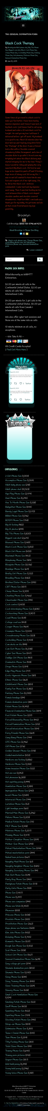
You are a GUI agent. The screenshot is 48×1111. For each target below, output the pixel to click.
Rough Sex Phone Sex (15, 946)
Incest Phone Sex (13, 795)
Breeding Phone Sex (14, 578)
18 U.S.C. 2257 (17, 1099)
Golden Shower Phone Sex (18, 750)
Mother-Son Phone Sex (16, 844)
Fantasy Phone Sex (14, 693)
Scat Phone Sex (12, 950)
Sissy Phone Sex (13, 977)
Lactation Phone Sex (15, 804)
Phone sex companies (15, 901)
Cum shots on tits (13, 644)
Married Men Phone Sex (16, 813)
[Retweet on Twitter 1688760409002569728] (16, 400)
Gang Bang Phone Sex (15, 737)
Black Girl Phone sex (15, 551)
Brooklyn (11, 47)
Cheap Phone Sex (11, 53)
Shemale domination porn (17, 968)
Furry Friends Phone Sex (17, 733)
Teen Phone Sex (12, 1037)
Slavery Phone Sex (14, 990)
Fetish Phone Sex (13, 706)
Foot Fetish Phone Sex (16, 715)
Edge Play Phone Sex (15, 671)
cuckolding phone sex (14, 242)
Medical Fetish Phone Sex (17, 821)
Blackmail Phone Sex (15, 555)
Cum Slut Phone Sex (15, 649)
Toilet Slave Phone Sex (16, 1046)
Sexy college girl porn (15, 963)
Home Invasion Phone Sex (17, 768)
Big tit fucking (11, 524)
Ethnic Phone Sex (13, 680)
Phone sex (10, 897)
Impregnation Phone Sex (16, 790)
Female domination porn (16, 702)
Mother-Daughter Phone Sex (19, 839)
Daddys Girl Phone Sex (16, 657)
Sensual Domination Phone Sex (16, 58)
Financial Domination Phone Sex (20, 711)
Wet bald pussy (12, 1064)
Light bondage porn (14, 808)
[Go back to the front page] (24, 14)
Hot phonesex (18, 55)
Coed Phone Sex (13, 617)
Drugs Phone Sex (13, 666)
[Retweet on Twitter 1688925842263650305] (16, 384)
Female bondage (12, 697)
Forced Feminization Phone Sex (20, 724)
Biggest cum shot (14, 50)
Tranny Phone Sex (14, 1050)
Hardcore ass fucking (15, 759)
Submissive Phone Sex (15, 1028)
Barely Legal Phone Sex (16, 511)
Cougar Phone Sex (14, 626)
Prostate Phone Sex (14, 919)
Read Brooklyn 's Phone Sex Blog (24, 230)
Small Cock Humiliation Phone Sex (21, 994)
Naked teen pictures (14, 857)
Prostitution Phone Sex (16, 923)
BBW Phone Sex (13, 516)
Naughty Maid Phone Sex (17, 861)
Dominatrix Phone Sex (15, 662)
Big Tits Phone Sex (14, 533)
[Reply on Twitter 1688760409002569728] (11, 400)
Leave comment (36, 250)
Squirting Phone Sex (14, 1015)
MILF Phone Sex (13, 826)
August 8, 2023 (14, 372)
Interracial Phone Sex (15, 799)
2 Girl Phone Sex (13, 476)
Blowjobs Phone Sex (15, 564)
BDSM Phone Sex (14, 520)
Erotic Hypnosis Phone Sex (18, 675)
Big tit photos (11, 529)
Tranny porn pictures (15, 1055)
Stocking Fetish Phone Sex (18, 1019)
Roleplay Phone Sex (14, 937)
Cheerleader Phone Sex (16, 600)
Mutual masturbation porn (17, 852)
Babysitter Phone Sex (15, 507)
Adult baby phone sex (15, 484)
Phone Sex (10, 892)
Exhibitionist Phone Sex (16, 684)
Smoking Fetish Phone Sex (17, 1002)
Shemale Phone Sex (14, 972)
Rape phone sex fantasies (17, 928)
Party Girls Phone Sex (16, 888)
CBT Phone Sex (13, 586)
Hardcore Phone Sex (15, 764)
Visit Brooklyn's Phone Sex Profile (24, 227)
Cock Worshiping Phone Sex (19, 609)
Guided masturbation (14, 755)
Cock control (11, 604)
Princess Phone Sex (14, 915)
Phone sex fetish (13, 906)
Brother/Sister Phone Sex (18, 582)
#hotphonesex (26, 392)
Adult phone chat (21, 47)
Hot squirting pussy (14, 782)
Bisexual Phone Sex (14, 542)
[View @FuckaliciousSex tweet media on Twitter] (11, 378)
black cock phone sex (17, 240)
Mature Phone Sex (14, 817)
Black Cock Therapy (19, 43)
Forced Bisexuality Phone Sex (19, 719)
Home (10, 1099)
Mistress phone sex (13, 244)
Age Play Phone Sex (14, 493)
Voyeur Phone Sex (14, 1059)
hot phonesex (29, 242)
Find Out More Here (16, 349)
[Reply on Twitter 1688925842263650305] (11, 384)
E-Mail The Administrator (11, 1103)
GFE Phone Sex (13, 742)
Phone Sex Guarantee (29, 1099)
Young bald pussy (13, 1068)
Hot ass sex (10, 773)
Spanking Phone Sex (14, 1011)
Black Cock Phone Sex (29, 50)
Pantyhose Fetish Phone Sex (18, 883)
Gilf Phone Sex (12, 746)
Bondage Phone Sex (14, 569)
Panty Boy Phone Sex (15, 879)
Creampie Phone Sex (15, 631)
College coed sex (13, 622)
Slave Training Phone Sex (17, 985)
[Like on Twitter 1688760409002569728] (21, 400)
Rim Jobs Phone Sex (15, 932)
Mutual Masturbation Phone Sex (20, 848)
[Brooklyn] (24, 220)
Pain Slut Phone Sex (15, 875)
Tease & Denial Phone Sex (17, 1033)
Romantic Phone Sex (15, 941)
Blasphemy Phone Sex (15, 560)
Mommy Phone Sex (14, 835)
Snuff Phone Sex (13, 1006)
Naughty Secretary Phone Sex (19, 870)
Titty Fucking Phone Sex (16, 1042)
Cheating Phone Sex (14, 595)
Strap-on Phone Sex (15, 1024)
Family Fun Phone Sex (15, 688)
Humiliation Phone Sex (15, 786)
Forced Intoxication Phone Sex (19, 728)
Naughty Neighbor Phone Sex (19, 866)
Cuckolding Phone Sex (26, 53)
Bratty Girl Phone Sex (16, 573)
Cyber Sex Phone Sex (15, 653)
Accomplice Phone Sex (16, 480)
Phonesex (9, 910)
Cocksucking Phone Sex (16, 613)
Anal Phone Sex (12, 498)
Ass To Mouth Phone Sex (17, 502)
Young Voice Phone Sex (16, 1073)
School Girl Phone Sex (16, 954)
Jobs (38, 1099)
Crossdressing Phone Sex (17, 635)
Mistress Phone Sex (30, 55)
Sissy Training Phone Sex (17, 981)
